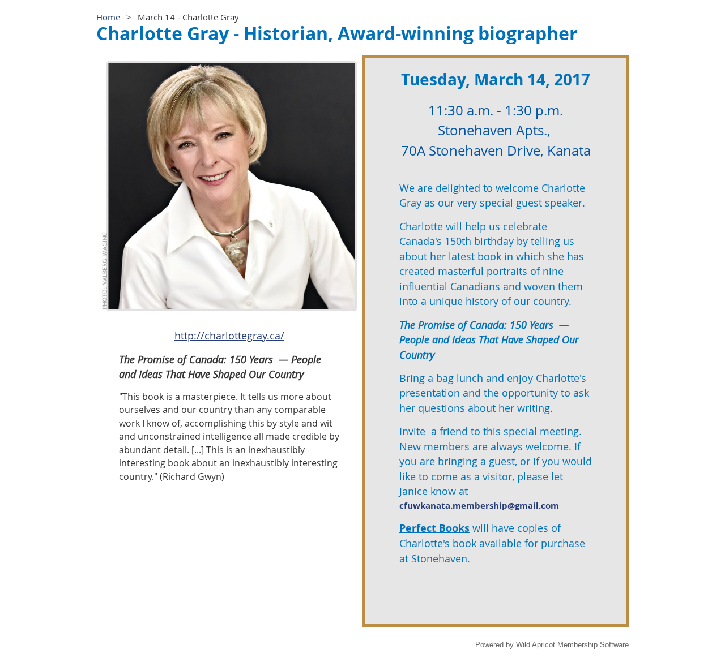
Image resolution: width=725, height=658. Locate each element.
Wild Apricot (535, 644)
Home (108, 17)
